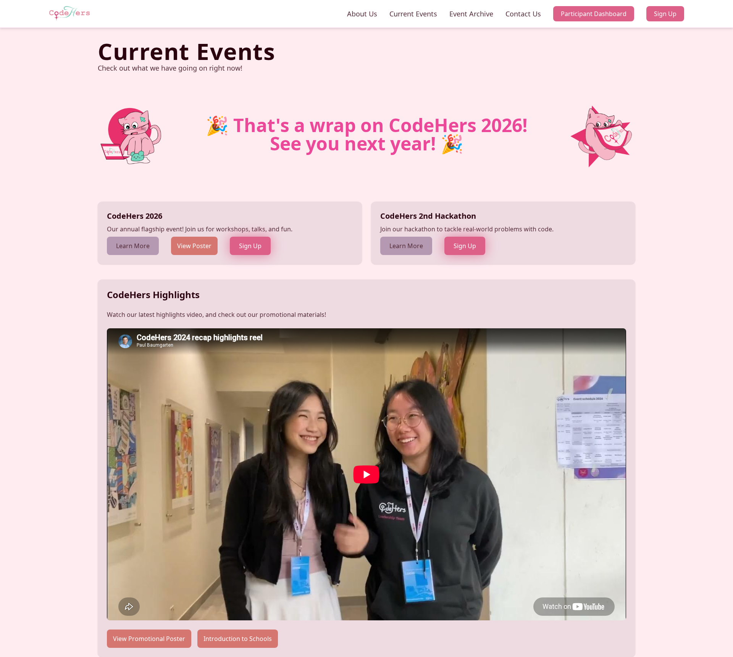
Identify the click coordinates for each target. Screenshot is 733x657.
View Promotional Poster (149, 638)
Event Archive (471, 13)
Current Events (413, 13)
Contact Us (523, 13)
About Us (362, 13)
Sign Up (665, 14)
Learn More (133, 246)
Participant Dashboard (593, 14)
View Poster (194, 246)
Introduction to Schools (237, 638)
